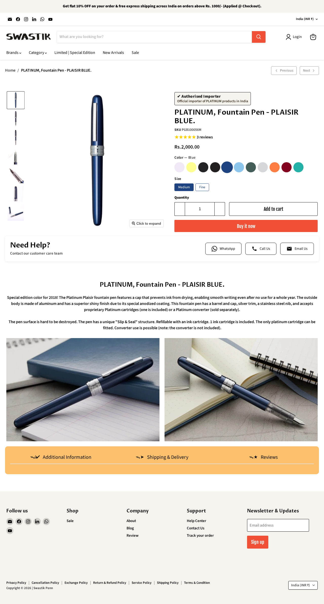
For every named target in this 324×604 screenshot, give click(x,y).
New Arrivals (113, 52)
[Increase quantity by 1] (220, 209)
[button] (15, 100)
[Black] (215, 167)
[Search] (259, 37)
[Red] (286, 167)
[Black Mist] (203, 167)
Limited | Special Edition (74, 52)
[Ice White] (263, 167)
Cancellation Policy (45, 582)
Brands (12, 52)
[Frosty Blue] (239, 167)
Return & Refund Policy (109, 582)
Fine (202, 187)
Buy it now (246, 226)
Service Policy (141, 582)
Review (132, 535)
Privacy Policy (16, 582)
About (131, 521)
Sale (135, 52)
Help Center (196, 521)
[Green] (251, 167)
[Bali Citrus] (191, 167)
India (305, 19)
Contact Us (195, 528)
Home (10, 70)
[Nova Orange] (275, 167)
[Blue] (227, 167)
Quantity (181, 198)
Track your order (200, 535)
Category (37, 52)
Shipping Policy (167, 582)
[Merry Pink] (179, 167)
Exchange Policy (76, 582)
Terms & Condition (197, 582)
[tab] (60, 457)
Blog (130, 528)
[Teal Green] (298, 167)
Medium (184, 187)
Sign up (257, 542)
